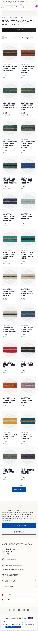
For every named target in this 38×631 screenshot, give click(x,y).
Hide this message (13, 627)
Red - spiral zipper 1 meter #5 (9, 365)
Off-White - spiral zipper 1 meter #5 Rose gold (27, 293)
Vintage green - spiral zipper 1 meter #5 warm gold (28, 107)
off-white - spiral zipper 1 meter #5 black (10, 329)
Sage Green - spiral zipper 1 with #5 (9, 472)
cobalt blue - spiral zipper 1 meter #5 (27, 181)
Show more (19, 490)
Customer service (19, 525)
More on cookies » (27, 627)
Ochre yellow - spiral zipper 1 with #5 (10, 436)
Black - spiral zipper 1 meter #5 (27, 365)
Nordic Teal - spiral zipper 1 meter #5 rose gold (9, 255)
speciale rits (19, 17)
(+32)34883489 (11, 559)
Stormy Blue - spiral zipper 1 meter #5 (27, 329)
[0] (35, 7)
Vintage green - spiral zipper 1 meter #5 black (10, 181)
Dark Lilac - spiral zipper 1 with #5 (27, 401)
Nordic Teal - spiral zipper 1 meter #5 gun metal (27, 255)
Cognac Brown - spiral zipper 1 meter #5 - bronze (28, 69)
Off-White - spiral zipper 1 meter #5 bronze (9, 293)
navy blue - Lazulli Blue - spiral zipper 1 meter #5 (9, 217)
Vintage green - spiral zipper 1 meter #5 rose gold (10, 144)
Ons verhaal (19, 532)
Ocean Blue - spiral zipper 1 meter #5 (27, 436)
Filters (18, 30)
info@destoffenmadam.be (14, 565)
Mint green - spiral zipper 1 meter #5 (27, 217)
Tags (10, 17)
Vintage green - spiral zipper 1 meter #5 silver (10, 106)
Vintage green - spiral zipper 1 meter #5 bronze (28, 144)
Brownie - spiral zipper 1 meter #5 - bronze (10, 68)
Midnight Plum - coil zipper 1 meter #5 (28, 472)
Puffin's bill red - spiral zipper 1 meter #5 (10, 401)
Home (3, 17)
